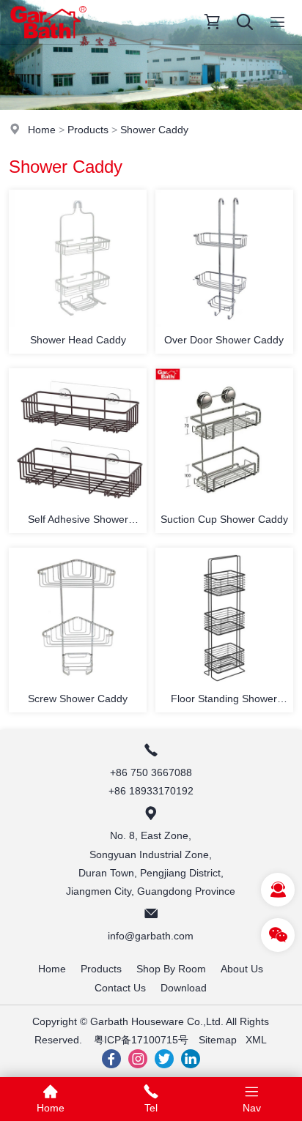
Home (42, 129)
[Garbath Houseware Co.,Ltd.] (48, 40)
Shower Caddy (154, 129)
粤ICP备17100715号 (141, 1040)
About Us (242, 969)
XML (256, 1040)
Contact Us (120, 988)
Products (87, 129)
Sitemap (218, 1040)
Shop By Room (171, 969)
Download (184, 988)
